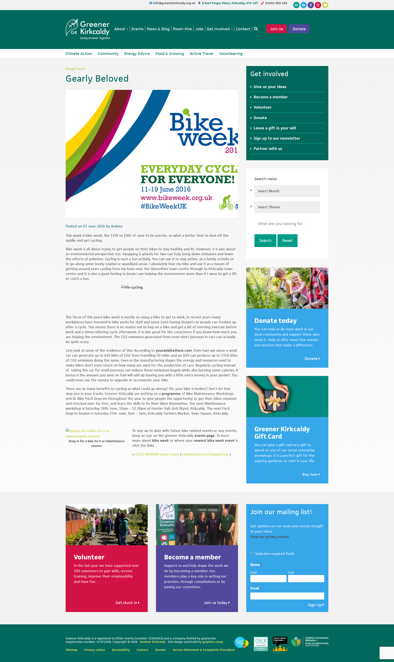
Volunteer (263, 107)
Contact (142, 650)
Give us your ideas (270, 86)
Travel (80, 68)
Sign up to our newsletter (277, 138)
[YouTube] (325, 5)
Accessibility (121, 650)
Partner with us (268, 148)
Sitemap (71, 650)
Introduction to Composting (205, 454)
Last (291, 572)
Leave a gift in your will (275, 128)
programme (171, 393)
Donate (299, 28)
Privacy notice (94, 650)
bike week (160, 440)
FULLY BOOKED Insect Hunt (157, 454)
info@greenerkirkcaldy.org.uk (174, 3)
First (253, 572)
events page (205, 435)
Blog (69, 68)
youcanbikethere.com (174, 350)
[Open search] (255, 29)
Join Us (276, 28)
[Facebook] (311, 5)
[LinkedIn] (303, 5)
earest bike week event (215, 440)
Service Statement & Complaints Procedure (204, 650)
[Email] (296, 5)
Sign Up (315, 605)
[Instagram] (318, 5)
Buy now (310, 474)
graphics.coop (213, 642)
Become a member (271, 97)
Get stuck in (127, 602)
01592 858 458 (276, 3)
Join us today (216, 602)
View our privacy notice (269, 536)
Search (265, 240)
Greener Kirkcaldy (88, 27)
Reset (287, 240)
